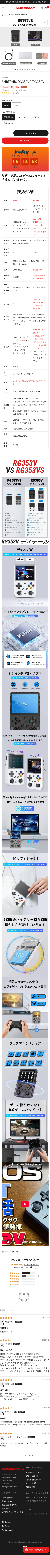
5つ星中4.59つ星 (31, 1264)
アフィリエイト (32, 1476)
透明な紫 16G (8, 123)
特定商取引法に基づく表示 (12, 1512)
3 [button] (25, 1455)
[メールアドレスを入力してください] (46, 1514)
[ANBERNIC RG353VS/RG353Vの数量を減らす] (3, 133)
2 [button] (21, 1455)
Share (6, 1251)
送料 (3, 90)
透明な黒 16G (8, 117)
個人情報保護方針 (33, 1480)
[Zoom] (45, 22)
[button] (14, 1273)
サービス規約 (31, 1483)
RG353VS (6, 105)
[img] (6, 1318)
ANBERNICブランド (33, 1472)
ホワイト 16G (34, 117)
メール (28, 1509)
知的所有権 (30, 1487)
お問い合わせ (7, 1498)
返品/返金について (9, 1505)
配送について (7, 1501)
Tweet (17, 1251)
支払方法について (9, 1509)
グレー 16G (21, 117)
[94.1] (24, 1296)
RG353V (16, 105)
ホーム (4, 15)
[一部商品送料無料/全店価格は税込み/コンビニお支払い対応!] (25, 2)
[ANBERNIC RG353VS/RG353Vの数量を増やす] (10, 133)
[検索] (42, 8)
